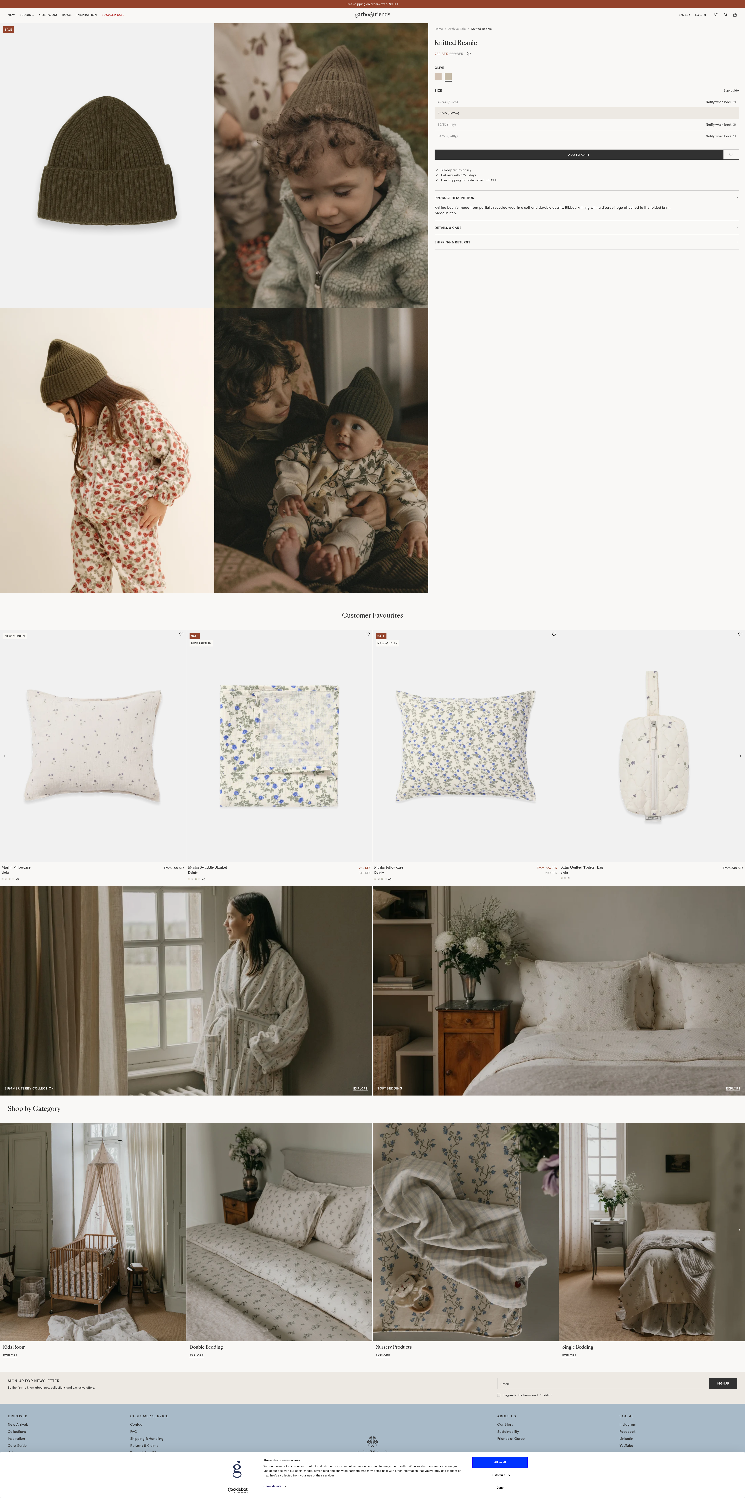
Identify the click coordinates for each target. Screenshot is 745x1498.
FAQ (133, 1431)
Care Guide (17, 1445)
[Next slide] (740, 756)
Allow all (500, 1462)
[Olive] (448, 77)
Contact (136, 1424)
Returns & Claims (144, 1445)
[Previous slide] (4, 756)
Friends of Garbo (511, 1438)
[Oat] (438, 77)
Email (504, 1383)
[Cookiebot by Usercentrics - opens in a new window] (238, 1490)
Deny (499, 1487)
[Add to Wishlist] (731, 154)
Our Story (505, 1424)
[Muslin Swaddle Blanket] (279, 746)
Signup (723, 1383)
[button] (725, 14)
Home (439, 29)
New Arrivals (18, 1424)
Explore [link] (6, 888)
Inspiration (16, 1438)
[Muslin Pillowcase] (93, 746)
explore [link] (10, 1355)
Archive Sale (457, 29)
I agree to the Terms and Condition (527, 1395)
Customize (497, 1475)
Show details (272, 1486)
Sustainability (508, 1431)
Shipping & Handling (146, 1438)
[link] (93, 1232)
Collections (17, 1431)
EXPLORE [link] (380, 888)
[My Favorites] (716, 14)
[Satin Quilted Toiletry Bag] (561, 877)
